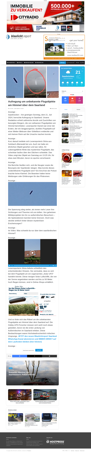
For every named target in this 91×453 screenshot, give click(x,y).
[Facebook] (19, 356)
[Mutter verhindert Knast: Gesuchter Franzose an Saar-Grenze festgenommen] (49, 417)
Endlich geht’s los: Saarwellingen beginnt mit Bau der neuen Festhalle (76, 115)
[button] (32, 252)
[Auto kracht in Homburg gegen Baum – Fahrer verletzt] (15, 417)
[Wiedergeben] (9, 265)
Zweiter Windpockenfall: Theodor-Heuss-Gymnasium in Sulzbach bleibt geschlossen (76, 140)
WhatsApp (62, 62)
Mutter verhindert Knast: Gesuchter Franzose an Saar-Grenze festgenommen (49, 424)
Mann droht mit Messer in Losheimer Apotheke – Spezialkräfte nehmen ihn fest (31, 424)
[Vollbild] (55, 265)
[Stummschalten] (53, 265)
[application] (32, 253)
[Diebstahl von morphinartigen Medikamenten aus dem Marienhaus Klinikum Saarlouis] (78, 173)
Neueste (78, 109)
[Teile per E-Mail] (49, 356)
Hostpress (29, 450)
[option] (32, 373)
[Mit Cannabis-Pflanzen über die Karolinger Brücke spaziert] (78, 155)
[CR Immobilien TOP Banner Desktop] (45, 16)
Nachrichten (11, 62)
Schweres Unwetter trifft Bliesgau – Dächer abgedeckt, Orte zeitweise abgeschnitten (76, 121)
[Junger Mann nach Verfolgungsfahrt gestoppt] (67, 158)
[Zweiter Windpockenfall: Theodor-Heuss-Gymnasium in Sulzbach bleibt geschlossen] (65, 141)
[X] (34, 356)
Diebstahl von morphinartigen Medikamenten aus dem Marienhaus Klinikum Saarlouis (77, 180)
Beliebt (66, 109)
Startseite (72, 450)
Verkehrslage (39, 62)
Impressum (77, 450)
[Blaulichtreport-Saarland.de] (18, 37)
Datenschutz (82, 450)
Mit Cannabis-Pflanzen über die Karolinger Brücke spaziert (78, 159)
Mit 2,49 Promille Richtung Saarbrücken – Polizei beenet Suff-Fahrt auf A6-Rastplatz (76, 134)
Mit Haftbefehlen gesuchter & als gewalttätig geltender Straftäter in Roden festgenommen (66, 180)
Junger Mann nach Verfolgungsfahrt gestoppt (66, 165)
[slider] (31, 265)
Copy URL (39, 350)
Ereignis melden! (29, 62)
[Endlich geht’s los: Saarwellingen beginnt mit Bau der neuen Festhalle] (65, 115)
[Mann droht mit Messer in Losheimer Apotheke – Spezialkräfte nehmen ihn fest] (32, 417)
